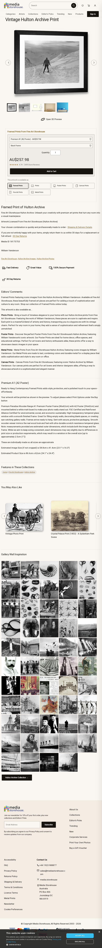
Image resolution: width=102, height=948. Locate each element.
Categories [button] (10, 14)
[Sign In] (95, 5)
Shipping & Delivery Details (80, 227)
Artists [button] (22, 14)
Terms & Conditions (13, 887)
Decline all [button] (80, 942)
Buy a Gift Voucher (78, 848)
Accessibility (10, 859)
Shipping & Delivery (13, 882)
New (70, 14)
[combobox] (50, 5)
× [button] (99, 932)
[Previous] (8, 62)
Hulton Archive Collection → (16, 777)
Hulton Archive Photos (45, 259)
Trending (60, 14)
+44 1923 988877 (48, 865)
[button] (35, 944)
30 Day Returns (20, 236)
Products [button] (79, 14)
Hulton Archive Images (27, 259)
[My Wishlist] (82, 5)
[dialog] (51, 938)
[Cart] (89, 5)
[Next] (94, 62)
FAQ (6, 865)
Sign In (93, 14)
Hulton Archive (30, 472)
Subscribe (49, 825)
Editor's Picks (47, 14)
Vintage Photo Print (14, 533)
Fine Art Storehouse (9, 259)
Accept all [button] (80, 936)
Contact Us (42, 859)
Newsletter (9, 904)
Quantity (46, 152)
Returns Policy (10, 876)
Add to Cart (51, 171)
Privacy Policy (10, 871)
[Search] (73, 5)
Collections (33, 14)
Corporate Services (78, 837)
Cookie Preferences (13, 909)
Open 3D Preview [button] (54, 119)
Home (5, 472)
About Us (73, 809)
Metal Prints (9, 898)
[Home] (15, 5)
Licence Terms (11, 893)
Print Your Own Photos (79, 842)
